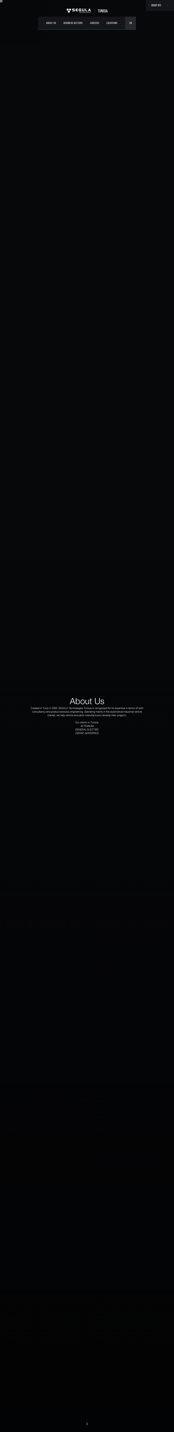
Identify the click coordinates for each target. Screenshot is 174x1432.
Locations (112, 22)
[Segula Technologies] (78, 10)
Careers (94, 22)
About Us (51, 22)
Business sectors (73, 22)
